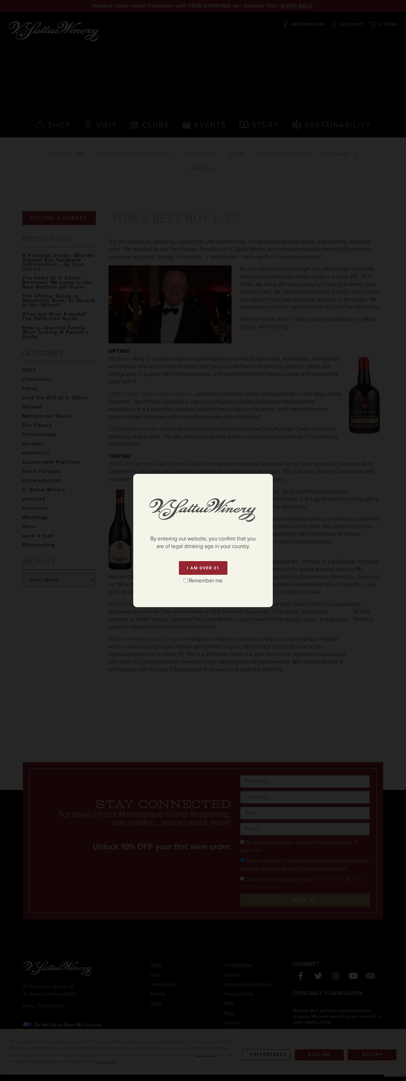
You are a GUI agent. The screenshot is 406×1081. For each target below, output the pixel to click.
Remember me (206, 580)
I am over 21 (203, 568)
